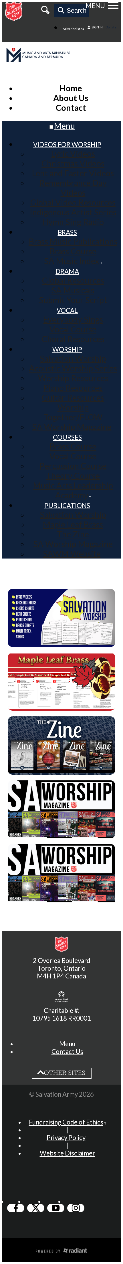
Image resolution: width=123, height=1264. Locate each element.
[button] (67, 1044)
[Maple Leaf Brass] (61, 706)
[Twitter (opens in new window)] (35, 1208)
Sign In (97, 27)
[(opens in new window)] (61, 997)
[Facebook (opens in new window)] (15, 1208)
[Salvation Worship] (61, 642)
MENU (95, 5)
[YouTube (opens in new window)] (55, 1208)
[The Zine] (61, 770)
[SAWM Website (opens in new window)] (61, 902)
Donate (111, 27)
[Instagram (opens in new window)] (75, 1208)
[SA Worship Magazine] (61, 833)
